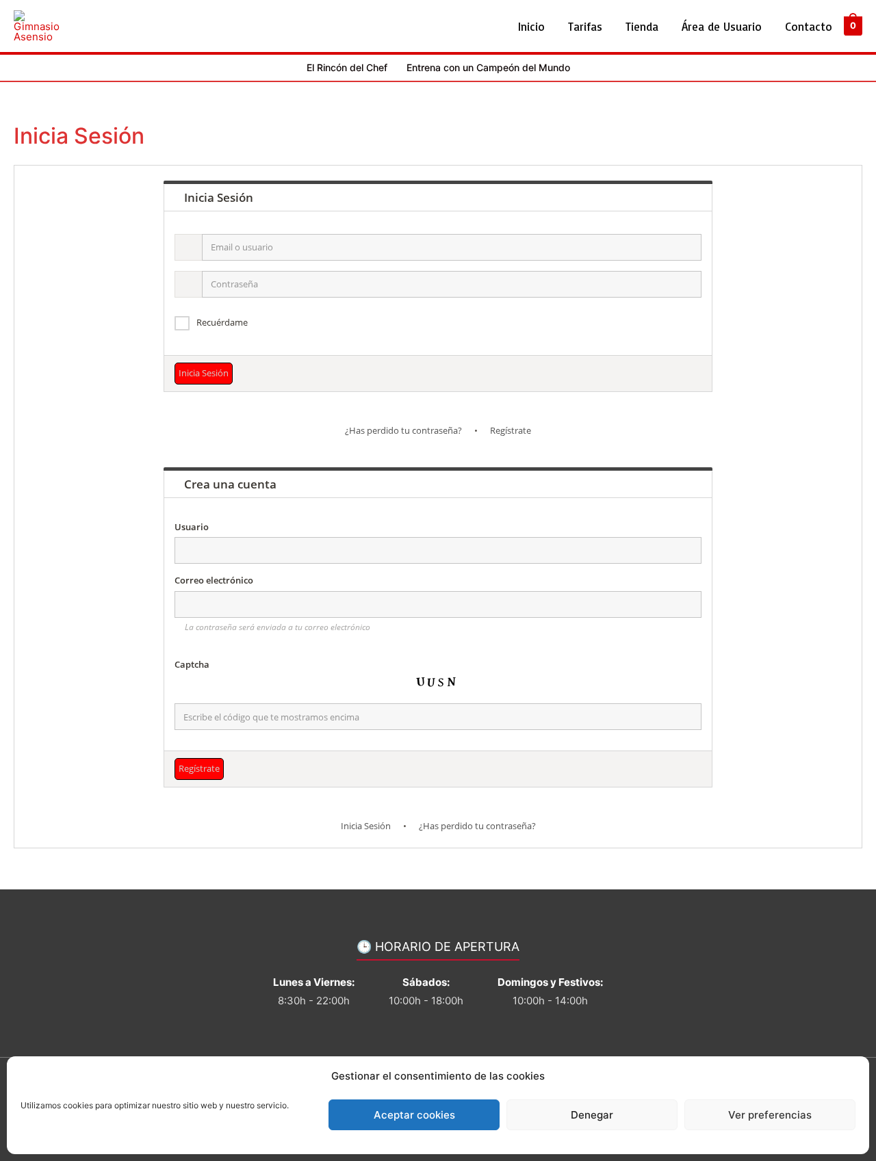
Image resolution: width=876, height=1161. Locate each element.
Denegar (592, 1114)
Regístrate (510, 430)
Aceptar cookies (414, 1114)
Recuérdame (222, 322)
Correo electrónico (214, 580)
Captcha (192, 664)
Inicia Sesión (366, 826)
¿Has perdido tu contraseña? (403, 430)
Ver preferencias (770, 1114)
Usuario (192, 527)
